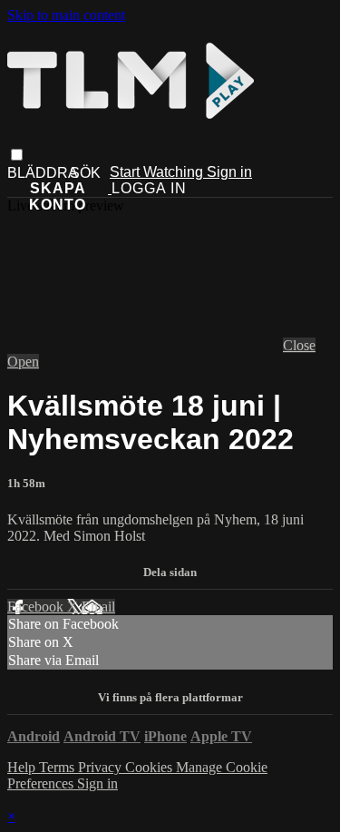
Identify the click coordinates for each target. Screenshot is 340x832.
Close (299, 345)
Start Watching (158, 172)
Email (98, 606)
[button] (17, 155)
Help (23, 767)
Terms (58, 767)
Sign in (229, 172)
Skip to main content (66, 15)
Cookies (150, 767)
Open (23, 361)
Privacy (101, 767)
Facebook (37, 606)
